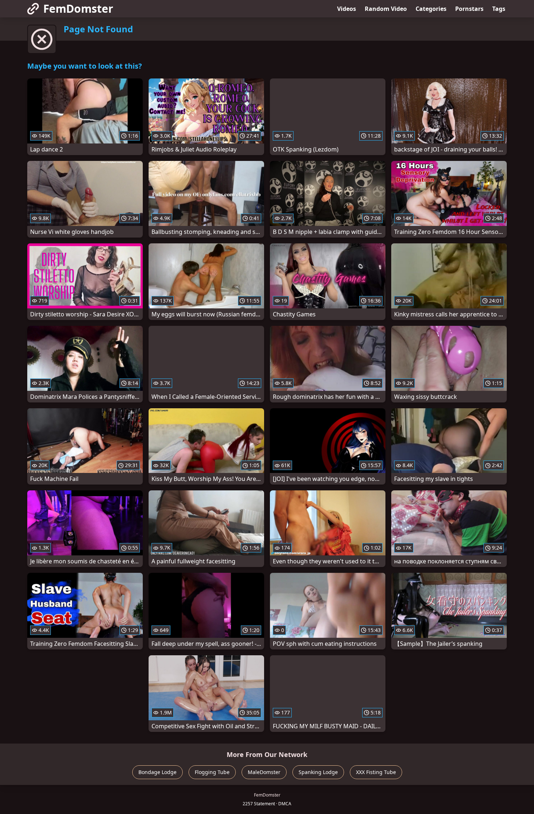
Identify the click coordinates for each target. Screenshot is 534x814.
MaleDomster (264, 772)
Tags (498, 9)
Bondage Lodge (157, 772)
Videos (346, 9)
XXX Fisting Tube (376, 772)
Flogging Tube (212, 772)
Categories (431, 9)
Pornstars (469, 9)
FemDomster (78, 8)
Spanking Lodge (318, 772)
